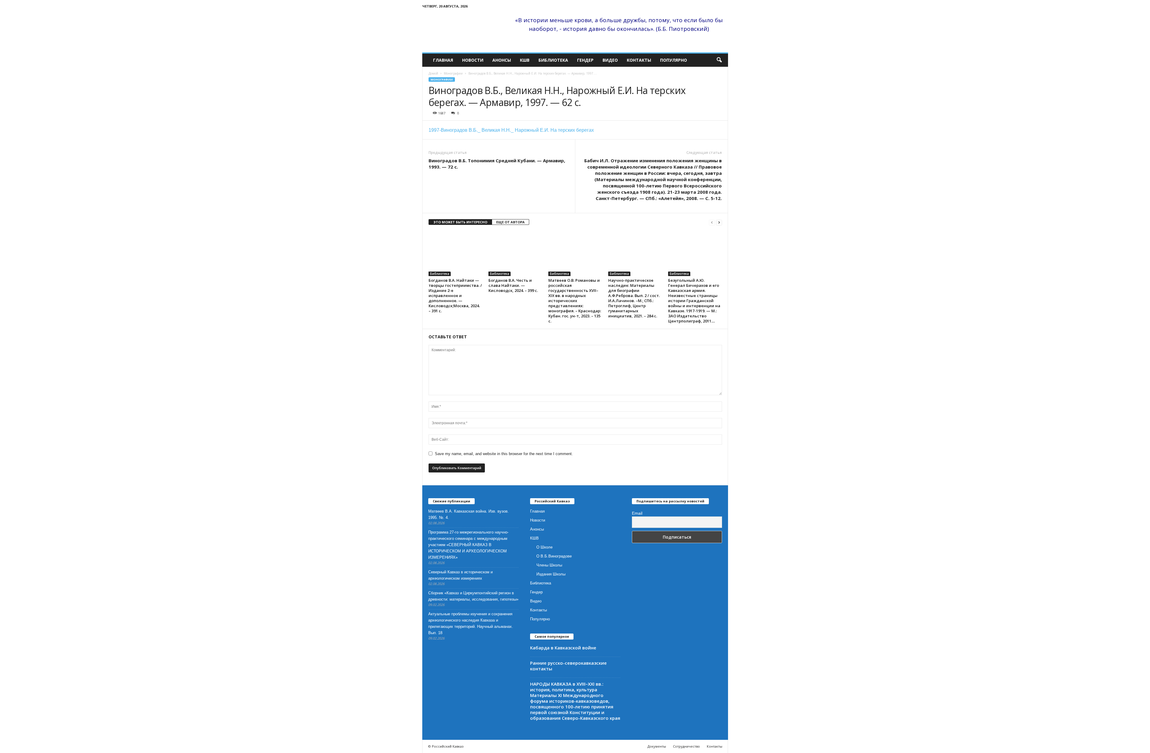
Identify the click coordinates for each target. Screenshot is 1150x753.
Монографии (453, 73)
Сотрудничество (686, 746)
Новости (472, 60)
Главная (443, 60)
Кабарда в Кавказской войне (563, 648)
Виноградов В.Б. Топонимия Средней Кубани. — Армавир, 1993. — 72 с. (497, 163)
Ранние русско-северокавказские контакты (568, 666)
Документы (656, 746)
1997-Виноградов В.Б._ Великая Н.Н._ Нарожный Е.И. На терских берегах (511, 130)
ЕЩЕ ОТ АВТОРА (510, 222)
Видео (610, 60)
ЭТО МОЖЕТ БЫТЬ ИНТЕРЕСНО (460, 222)
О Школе (544, 547)
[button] (719, 60)
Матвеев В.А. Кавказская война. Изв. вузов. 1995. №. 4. (468, 514)
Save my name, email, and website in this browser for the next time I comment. (504, 454)
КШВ (524, 60)
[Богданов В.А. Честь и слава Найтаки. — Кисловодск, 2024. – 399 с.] (515, 253)
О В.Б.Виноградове (554, 556)
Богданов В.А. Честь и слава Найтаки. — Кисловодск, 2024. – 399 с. (513, 285)
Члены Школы (549, 565)
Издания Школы (550, 574)
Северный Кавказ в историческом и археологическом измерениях (460, 575)
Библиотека (553, 60)
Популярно (673, 60)
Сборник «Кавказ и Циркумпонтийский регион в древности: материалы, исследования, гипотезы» (473, 596)
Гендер (585, 60)
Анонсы (501, 60)
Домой (433, 73)
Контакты (639, 60)
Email (637, 513)
